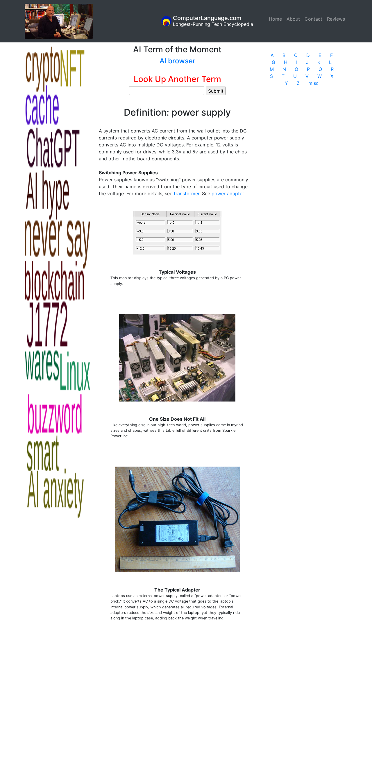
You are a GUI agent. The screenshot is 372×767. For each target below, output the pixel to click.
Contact (313, 19)
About (293, 19)
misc (313, 83)
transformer (186, 193)
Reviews (336, 19)
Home (276, 19)
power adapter (228, 193)
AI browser (177, 61)
